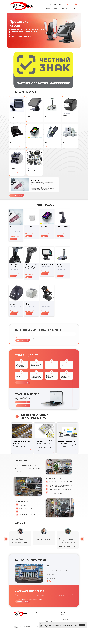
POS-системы (31, 117)
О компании (65, 8)
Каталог (56, 8)
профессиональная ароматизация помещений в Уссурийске (21, 441)
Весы (46, 117)
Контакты (74, 8)
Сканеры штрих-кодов (16, 117)
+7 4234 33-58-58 (56, 4)
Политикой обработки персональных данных (32, 338)
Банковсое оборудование (14, 169)
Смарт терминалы (32, 143)
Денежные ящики (15, 143)
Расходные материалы (69, 143)
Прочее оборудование (34, 170)
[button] (48, 566)
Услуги (48, 8)
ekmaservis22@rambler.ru (52, 578)
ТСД (46, 143)
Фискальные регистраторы (67, 116)
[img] (21, 6)
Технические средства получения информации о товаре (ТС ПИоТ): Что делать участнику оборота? (67, 442)
